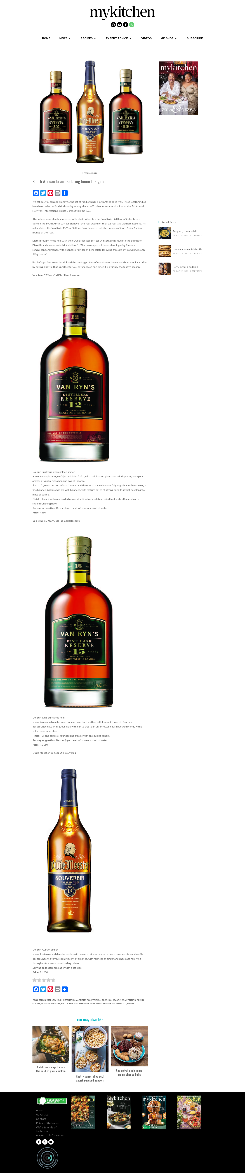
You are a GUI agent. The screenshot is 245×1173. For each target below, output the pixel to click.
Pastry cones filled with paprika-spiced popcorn (90, 1078)
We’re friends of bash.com (46, 1129)
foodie (36, 1003)
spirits (130, 1003)
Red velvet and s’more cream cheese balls (129, 1073)
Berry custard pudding (186, 266)
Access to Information (50, 1135)
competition (128, 1000)
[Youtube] (119, 24)
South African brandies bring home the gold (101, 1003)
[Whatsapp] (131, 24)
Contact (41, 1118)
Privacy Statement (48, 1123)
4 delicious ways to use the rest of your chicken (50, 1069)
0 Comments (196, 235)
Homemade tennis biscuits (187, 249)
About (40, 1110)
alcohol (107, 1000)
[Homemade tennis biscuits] (165, 251)
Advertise (42, 1114)
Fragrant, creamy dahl (185, 231)
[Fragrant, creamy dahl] (165, 233)
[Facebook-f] (125, 24)
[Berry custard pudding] (165, 269)
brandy (117, 1000)
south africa (68, 1003)
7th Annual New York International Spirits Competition (70, 1000)
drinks (140, 1000)
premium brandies (50, 1003)
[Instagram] (113, 24)
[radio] (34, 980)
